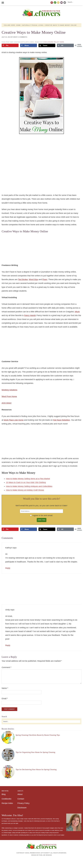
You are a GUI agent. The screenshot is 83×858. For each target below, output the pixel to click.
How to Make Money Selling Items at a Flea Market (28, 479)
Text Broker (23, 279)
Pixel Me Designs (45, 855)
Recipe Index (7, 803)
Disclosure (21, 808)
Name (5, 688)
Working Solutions (9, 390)
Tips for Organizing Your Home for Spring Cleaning (35, 752)
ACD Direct (6, 403)
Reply (7, 568)
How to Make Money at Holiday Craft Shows (25, 490)
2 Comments (22, 37)
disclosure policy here (53, 42)
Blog (4, 794)
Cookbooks (6, 799)
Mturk (77, 312)
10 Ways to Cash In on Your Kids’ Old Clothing (26, 482)
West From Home (9, 396)
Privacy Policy (23, 803)
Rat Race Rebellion (61, 420)
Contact (20, 799)
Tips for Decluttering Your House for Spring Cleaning (36, 769)
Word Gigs (33, 279)
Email (5, 698)
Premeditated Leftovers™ (41, 13)
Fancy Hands (30, 315)
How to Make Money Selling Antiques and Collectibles (29, 486)
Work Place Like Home (14, 420)
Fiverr (44, 279)
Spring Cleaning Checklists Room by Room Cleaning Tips (38, 735)
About (19, 794)
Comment (6, 667)
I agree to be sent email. (42, 515)
